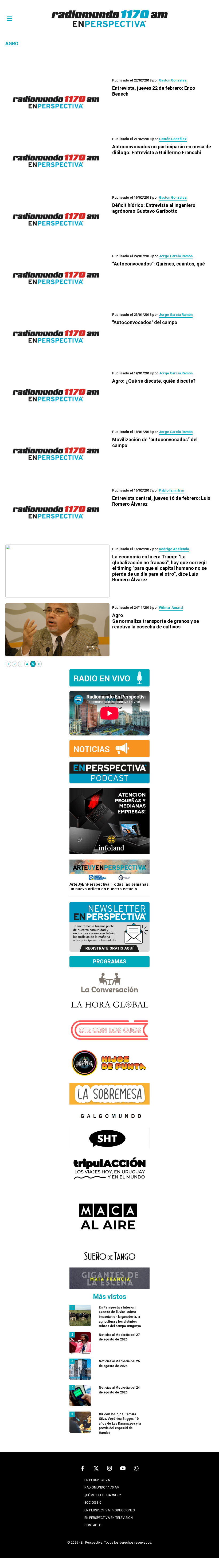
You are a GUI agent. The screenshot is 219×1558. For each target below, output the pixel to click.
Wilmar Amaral (171, 608)
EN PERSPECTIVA (97, 1480)
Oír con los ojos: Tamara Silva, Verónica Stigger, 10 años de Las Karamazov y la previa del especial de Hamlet (120, 1423)
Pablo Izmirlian (171, 490)
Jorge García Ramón (176, 256)
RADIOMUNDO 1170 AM (101, 1487)
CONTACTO (92, 1525)
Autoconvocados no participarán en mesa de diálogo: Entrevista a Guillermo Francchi (161, 149)
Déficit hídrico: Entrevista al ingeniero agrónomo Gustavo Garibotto (153, 208)
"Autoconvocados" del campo (144, 322)
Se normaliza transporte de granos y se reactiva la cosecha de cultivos (155, 620)
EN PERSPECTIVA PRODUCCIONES (109, 1510)
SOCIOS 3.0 (92, 1502)
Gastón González (173, 80)
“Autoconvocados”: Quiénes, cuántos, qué (158, 264)
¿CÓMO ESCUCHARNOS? (102, 1495)
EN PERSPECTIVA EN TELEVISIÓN (108, 1518)
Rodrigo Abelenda (174, 549)
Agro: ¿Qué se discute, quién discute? (153, 381)
